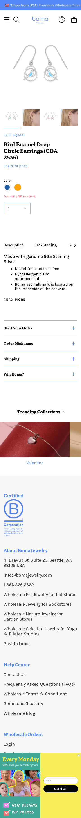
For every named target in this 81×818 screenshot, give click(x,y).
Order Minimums (18, 343)
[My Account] (61, 19)
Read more (15, 299)
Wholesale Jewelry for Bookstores (38, 604)
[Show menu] (7, 19)
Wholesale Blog (19, 713)
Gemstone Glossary (23, 703)
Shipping (11, 359)
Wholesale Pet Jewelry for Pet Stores (40, 594)
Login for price (15, 166)
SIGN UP (61, 788)
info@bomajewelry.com (28, 575)
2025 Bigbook (14, 135)
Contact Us (15, 674)
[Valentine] (35, 439)
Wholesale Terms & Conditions (35, 694)
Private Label (17, 643)
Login (9, 744)
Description (14, 245)
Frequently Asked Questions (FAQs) (39, 684)
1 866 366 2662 (19, 584)
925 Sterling (46, 245)
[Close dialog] (78, 755)
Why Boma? (14, 374)
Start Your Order (18, 328)
